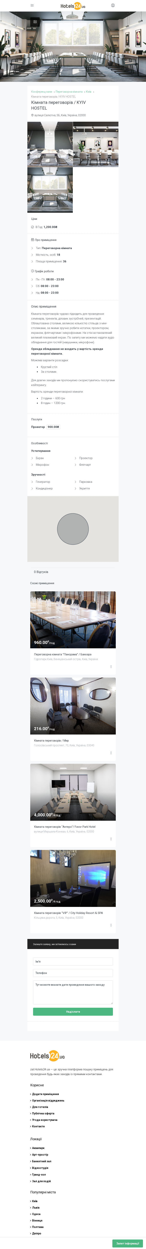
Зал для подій (41, 1181)
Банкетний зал (41, 1161)
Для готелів (40, 1107)
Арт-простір (40, 1154)
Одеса (36, 1214)
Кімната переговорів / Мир (51, 740)
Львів (36, 1207)
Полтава (38, 1226)
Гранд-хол (39, 1174)
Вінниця (37, 1220)
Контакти (38, 1126)
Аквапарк (38, 1148)
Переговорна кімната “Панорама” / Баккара (62, 654)
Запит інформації (127, 1243)
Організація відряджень (48, 1100)
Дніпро (36, 1233)
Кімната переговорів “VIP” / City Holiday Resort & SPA (68, 913)
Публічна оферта (43, 1113)
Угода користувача (44, 1119)
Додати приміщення (45, 1094)
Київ (34, 1201)
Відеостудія (40, 1167)
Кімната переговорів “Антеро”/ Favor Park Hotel (64, 826)
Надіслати (73, 1011)
